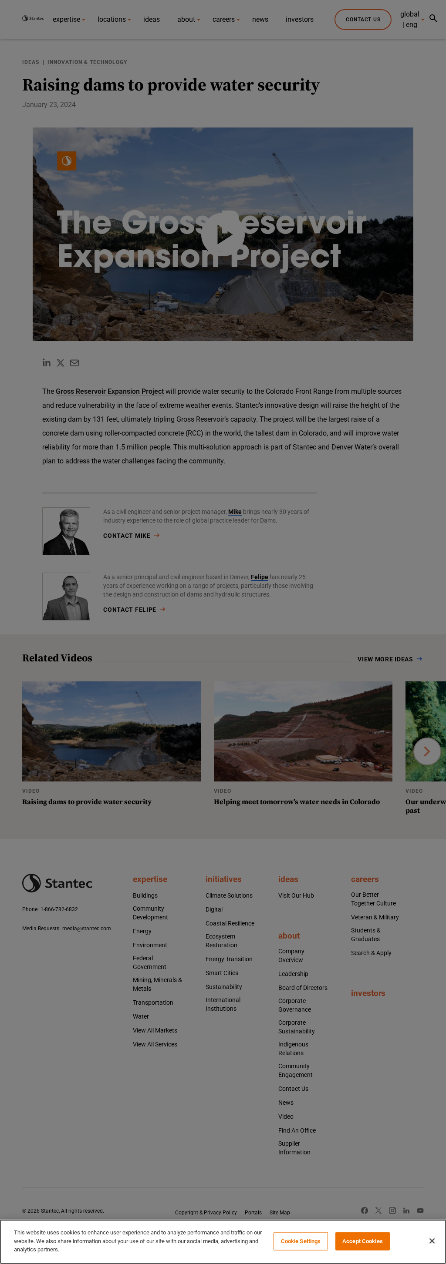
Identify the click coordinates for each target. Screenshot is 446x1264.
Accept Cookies (362, 1241)
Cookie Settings (301, 1241)
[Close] (432, 1241)
